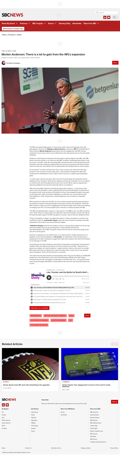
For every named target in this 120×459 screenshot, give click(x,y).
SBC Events (93, 439)
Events (51, 23)
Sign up (114, 402)
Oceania (4, 428)
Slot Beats (93, 436)
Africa (3, 426)
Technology (34, 426)
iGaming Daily (64, 23)
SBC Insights (37, 23)
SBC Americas (94, 412)
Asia (3, 418)
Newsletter (77, 23)
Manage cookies (85, 448)
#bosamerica (36, 316)
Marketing (34, 420)
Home (4, 34)
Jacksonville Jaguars (39, 320)
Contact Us (28, 448)
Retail (32, 415)
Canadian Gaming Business (98, 442)
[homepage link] (12, 15)
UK (3, 412)
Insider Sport (94, 428)
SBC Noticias (94, 420)
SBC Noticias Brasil (95, 423)
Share (115, 63)
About (3, 448)
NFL (70, 320)
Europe (4, 415)
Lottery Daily (93, 426)
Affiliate (33, 423)
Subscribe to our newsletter (39, 308)
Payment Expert (94, 418)
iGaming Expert (94, 415)
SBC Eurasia (93, 434)
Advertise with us (56, 448)
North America (6, 420)
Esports (33, 428)
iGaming (33, 418)
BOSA (71, 316)
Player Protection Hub (96, 431)
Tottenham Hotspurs (39, 325)
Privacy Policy (114, 448)
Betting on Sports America (55, 316)
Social (33, 431)
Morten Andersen (58, 320)
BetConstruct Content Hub (13, 28)
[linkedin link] (104, 17)
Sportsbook (34, 412)
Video (19, 34)
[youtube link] (108, 17)
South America (6, 423)
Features (23, 23)
